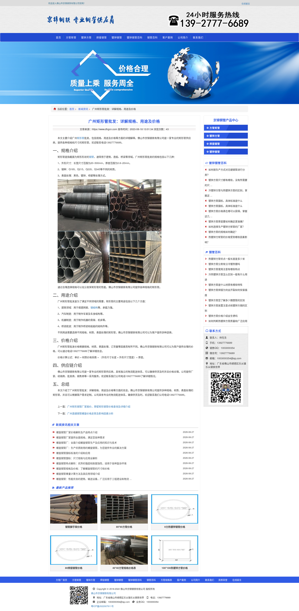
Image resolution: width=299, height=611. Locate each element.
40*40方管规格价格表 (124, 568)
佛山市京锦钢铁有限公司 (103, 593)
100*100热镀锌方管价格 (175, 568)
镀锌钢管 (117, 37)
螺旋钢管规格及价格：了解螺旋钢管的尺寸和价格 (83, 468)
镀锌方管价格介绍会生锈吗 (223, 315)
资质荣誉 (222, 579)
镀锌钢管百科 (134, 37)
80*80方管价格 (124, 526)
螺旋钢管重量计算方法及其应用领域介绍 (78, 473)
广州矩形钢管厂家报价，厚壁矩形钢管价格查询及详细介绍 (98, 406)
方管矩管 (71, 37)
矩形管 (80, 138)
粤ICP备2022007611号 (102, 606)
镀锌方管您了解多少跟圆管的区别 (227, 300)
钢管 (91, 156)
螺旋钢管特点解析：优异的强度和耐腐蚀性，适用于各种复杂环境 (91, 463)
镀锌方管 (86, 37)
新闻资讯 (83, 109)
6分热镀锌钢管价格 (174, 526)
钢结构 (94, 307)
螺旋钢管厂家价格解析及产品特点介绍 (76, 432)
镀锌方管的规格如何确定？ (223, 231)
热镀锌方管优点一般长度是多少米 (227, 258)
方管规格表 (166, 579)
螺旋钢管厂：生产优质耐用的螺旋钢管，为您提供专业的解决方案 (91, 447)
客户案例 (167, 37)
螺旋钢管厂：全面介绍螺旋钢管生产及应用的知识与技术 (86, 442)
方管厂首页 (61, 579)
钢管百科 (152, 37)
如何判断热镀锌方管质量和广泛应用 (228, 321)
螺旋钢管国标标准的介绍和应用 (73, 453)
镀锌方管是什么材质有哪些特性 (225, 284)
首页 (58, 37)
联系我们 (198, 37)
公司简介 (183, 37)
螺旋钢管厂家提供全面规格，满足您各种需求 (80, 437)
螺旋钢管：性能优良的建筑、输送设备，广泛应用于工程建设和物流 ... (94, 479)
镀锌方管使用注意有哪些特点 (224, 269)
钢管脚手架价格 (73, 526)
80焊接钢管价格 (73, 568)
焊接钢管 (101, 37)
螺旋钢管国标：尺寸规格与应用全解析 (76, 458)
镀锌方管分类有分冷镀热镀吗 (224, 264)
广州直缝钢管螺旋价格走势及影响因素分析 (90, 413)
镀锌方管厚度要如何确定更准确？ (227, 221)
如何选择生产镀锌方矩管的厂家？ (227, 226)
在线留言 (246, 3)
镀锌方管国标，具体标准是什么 (225, 200)
